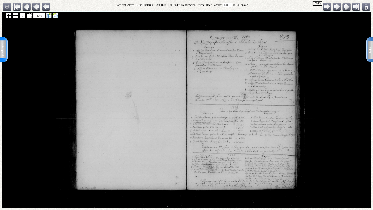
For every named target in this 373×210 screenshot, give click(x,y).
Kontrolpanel (2, 49)
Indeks (370, 49)
